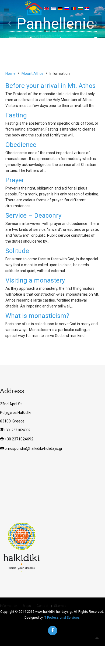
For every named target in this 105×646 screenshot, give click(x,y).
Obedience (20, 144)
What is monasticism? (37, 316)
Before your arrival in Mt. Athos (50, 86)
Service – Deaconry (33, 215)
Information (8, 606)
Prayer (14, 180)
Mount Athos (33, 73)
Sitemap (60, 606)
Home (10, 73)
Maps (27, 606)
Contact (42, 606)
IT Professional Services (62, 617)
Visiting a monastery (35, 280)
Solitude (17, 251)
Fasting (16, 115)
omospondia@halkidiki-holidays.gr (33, 448)
